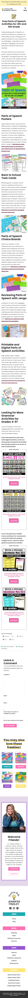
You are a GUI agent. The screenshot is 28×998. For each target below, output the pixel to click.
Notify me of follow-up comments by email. (11, 712)
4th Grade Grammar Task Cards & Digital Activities (14, 515)
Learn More (14, 874)
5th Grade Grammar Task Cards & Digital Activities (14, 478)
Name (6, 695)
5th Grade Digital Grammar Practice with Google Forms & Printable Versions (14, 575)
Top (26, 996)
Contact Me (14, 869)
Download (7, 767)
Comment (7, 674)
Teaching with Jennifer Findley (9, 9)
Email (6, 703)
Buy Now (14, 483)
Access (7, 786)
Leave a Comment (8, 646)
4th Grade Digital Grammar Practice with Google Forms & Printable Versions (14, 614)
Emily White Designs (17, 995)
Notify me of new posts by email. (13, 720)
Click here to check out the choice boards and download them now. (13, 269)
